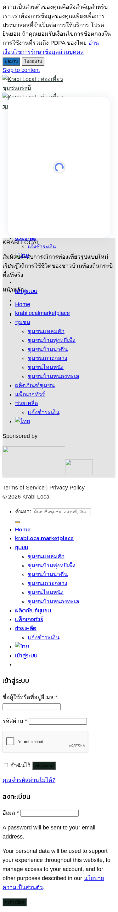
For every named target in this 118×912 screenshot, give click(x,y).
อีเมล (11, 813)
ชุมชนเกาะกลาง (47, 358)
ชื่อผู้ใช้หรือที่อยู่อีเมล (30, 697)
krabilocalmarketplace (42, 313)
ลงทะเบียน (14, 902)
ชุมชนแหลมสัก (46, 331)
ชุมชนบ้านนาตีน (48, 349)
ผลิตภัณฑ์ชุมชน (35, 385)
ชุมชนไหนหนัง (46, 367)
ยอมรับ (11, 61)
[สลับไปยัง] (22, 421)
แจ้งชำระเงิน (42, 246)
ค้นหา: (23, 511)
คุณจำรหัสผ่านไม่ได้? (29, 780)
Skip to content (21, 70)
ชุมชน (22, 322)
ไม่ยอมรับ (33, 61)
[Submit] (17, 522)
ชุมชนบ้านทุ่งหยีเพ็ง (52, 340)
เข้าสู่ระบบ (44, 765)
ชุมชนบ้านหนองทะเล (53, 376)
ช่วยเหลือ (26, 403)
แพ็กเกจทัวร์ (30, 394)
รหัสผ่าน (15, 721)
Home (22, 304)
